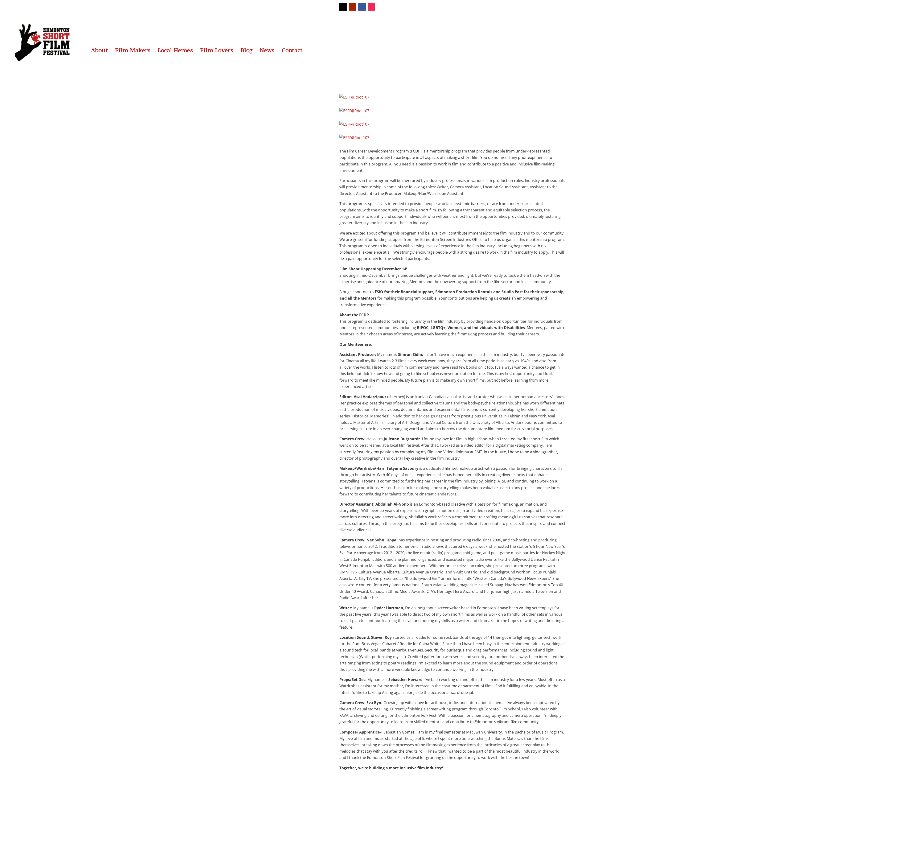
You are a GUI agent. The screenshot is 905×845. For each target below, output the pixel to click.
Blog (246, 50)
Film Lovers (216, 50)
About (99, 50)
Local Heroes (175, 50)
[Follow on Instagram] (371, 7)
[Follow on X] (343, 7)
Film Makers (133, 50)
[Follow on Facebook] (362, 7)
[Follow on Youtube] (352, 7)
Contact (292, 50)
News (267, 50)
